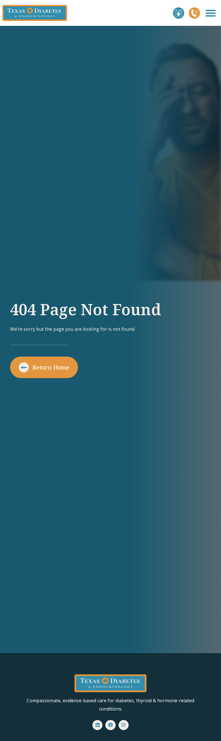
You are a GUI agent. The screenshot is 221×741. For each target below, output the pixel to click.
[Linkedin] (97, 725)
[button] (210, 13)
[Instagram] (124, 725)
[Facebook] (110, 725)
